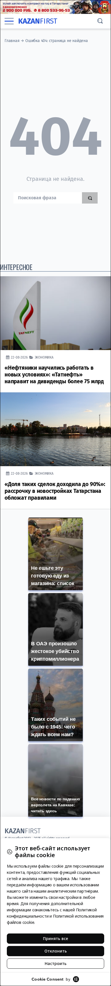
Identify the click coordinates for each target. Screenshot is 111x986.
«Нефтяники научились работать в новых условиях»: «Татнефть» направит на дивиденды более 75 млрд (54, 375)
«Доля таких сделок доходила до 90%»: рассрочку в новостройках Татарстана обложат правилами (55, 491)
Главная (12, 40)
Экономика (44, 357)
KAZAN (37, 21)
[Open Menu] (9, 21)
